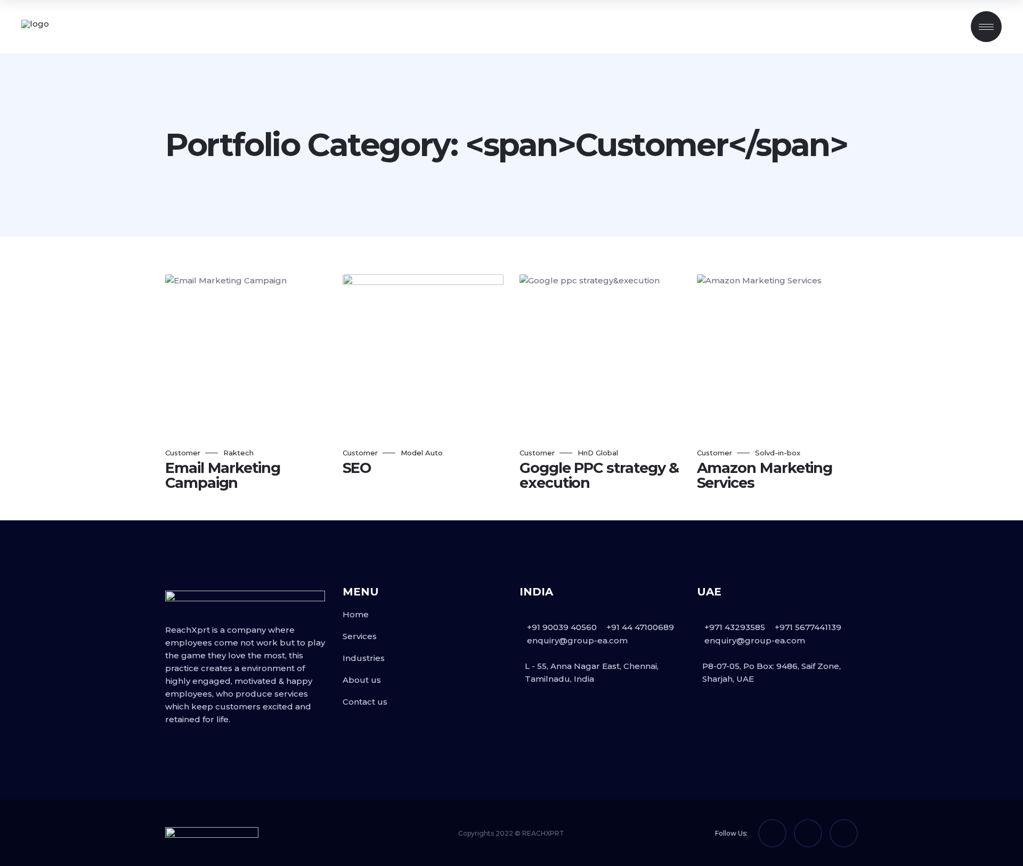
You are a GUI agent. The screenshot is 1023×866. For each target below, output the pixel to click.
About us (362, 680)
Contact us (365, 702)
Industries (364, 658)
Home (356, 614)
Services (360, 636)
